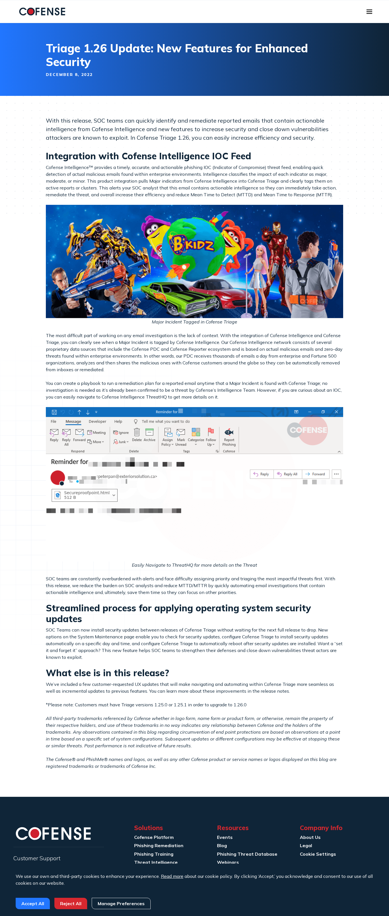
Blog (222, 845)
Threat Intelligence (156, 862)
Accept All (32, 903)
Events (225, 837)
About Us (310, 837)
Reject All (70, 903)
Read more (172, 876)
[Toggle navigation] (369, 11)
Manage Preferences (121, 903)
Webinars (228, 862)
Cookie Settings (318, 854)
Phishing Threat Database (247, 854)
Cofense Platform (154, 837)
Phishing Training (153, 854)
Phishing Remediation (158, 845)
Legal (306, 845)
